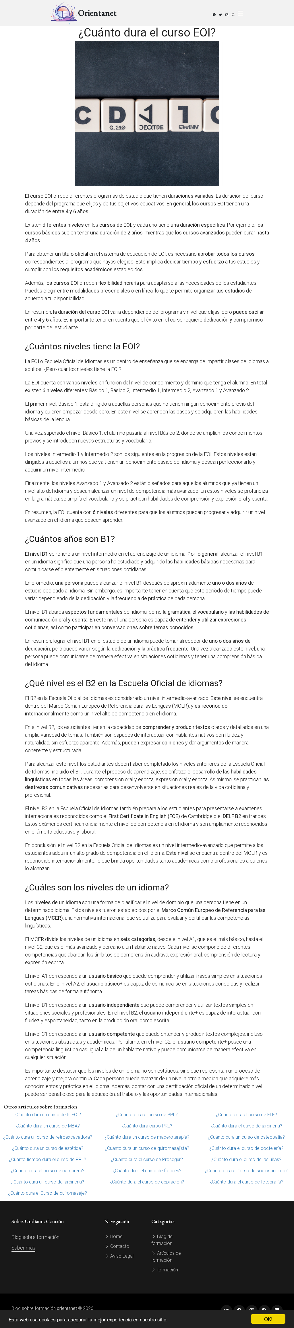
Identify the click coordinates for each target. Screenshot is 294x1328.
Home (116, 1236)
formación (167, 1270)
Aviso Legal (121, 1256)
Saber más (23, 1248)
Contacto (119, 1246)
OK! (268, 1319)
